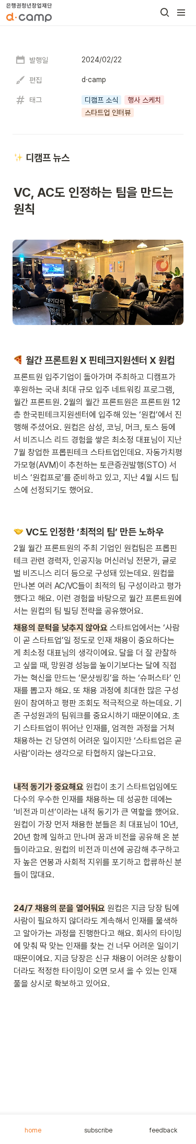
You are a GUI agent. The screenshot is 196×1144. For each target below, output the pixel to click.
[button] (164, 12)
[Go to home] (29, 12)
